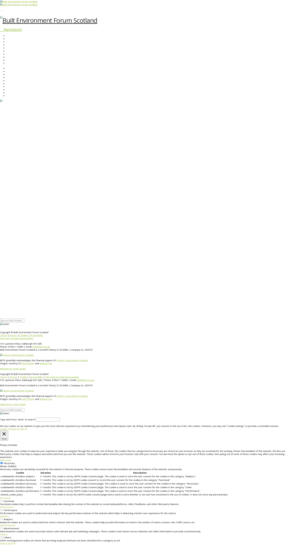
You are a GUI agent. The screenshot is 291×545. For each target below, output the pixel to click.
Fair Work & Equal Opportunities (16, 338)
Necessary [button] (5, 460)
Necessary (9, 463)
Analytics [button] (4, 516)
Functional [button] (5, 498)
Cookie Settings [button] (8, 429)
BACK (3, 298)
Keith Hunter (28, 363)
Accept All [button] (22, 429)
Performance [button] (7, 507)
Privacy (13, 335)
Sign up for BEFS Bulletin (12, 311)
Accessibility (36, 335)
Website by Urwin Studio (13, 368)
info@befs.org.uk (41, 346)
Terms (3, 335)
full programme (18, 287)
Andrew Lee (46, 363)
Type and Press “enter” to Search (17, 419)
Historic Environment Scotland (72, 360)
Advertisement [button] (8, 525)
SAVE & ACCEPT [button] (8, 543)
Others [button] (3, 534)
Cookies (24, 335)
